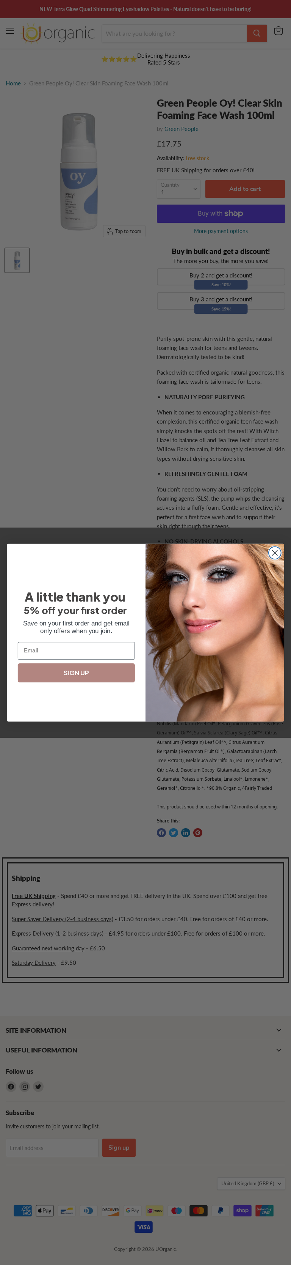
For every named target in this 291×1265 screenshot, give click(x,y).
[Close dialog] (275, 553)
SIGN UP (76, 672)
